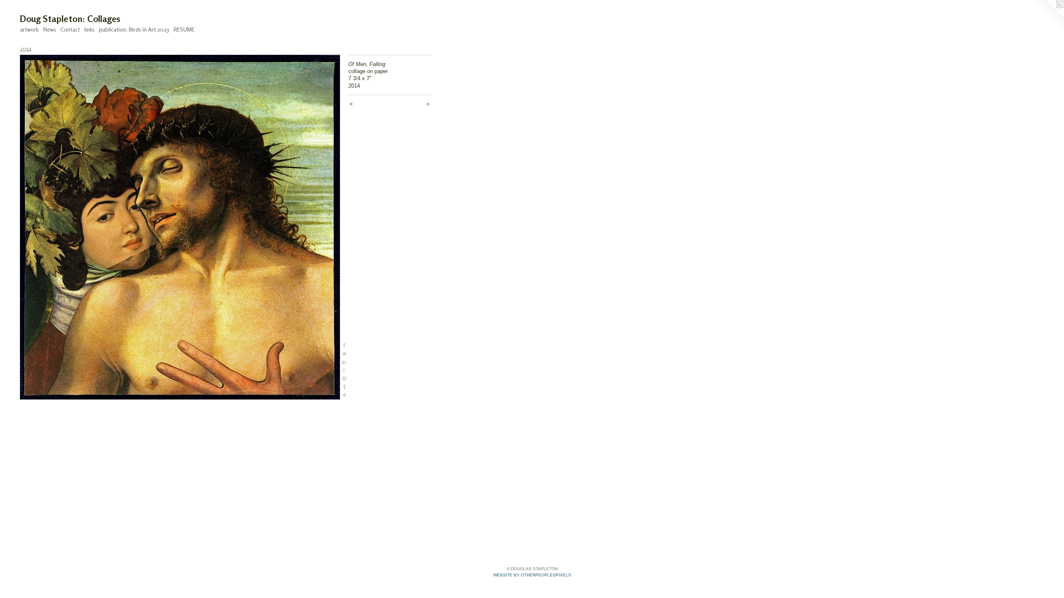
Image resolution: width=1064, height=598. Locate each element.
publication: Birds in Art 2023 (134, 29)
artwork (29, 29)
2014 (26, 48)
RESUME (184, 29)
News (49, 29)
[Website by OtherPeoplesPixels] (1047, 16)
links (89, 29)
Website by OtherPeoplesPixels (532, 575)
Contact (70, 29)
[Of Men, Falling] (180, 227)
